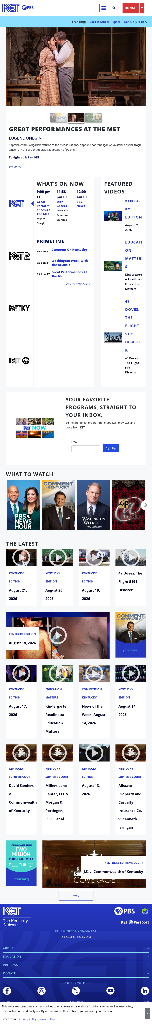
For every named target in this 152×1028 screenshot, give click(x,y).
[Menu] (104, 8)
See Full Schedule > (77, 276)
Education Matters (53, 685)
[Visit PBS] (28, 8)
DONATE (131, 8)
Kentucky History (135, 22)
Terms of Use (46, 1019)
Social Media (76, 994)
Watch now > (17, 159)
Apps (146, 994)
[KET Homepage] (10, 8)
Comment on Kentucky (92, 685)
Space (116, 22)
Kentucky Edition (16, 569)
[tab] (16, 195)
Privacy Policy (28, 1019)
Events (6, 994)
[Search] (114, 8)
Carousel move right (146, 497)
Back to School (99, 22)
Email (74, 434)
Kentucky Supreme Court (20, 765)
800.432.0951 (84, 929)
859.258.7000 (68, 929)
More (76, 888)
